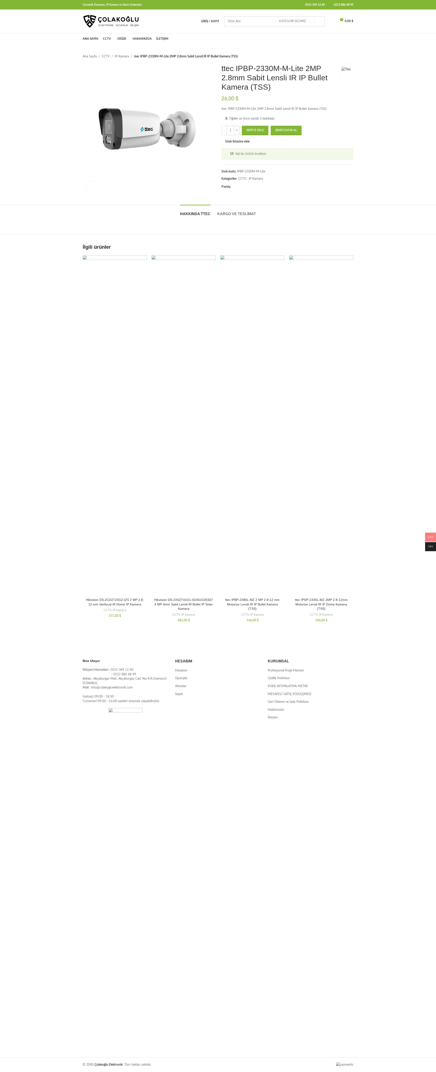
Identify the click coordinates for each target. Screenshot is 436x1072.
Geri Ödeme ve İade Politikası (288, 701)
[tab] (195, 212)
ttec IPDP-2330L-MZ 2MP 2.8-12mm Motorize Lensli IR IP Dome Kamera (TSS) (321, 604)
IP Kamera (122, 56)
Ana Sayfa (90, 56)
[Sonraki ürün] (350, 56)
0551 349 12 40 (315, 4)
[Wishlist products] (331, 21)
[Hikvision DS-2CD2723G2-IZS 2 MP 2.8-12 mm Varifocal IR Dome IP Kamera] (115, 425)
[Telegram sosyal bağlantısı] (255, 187)
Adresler (180, 686)
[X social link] (239, 187)
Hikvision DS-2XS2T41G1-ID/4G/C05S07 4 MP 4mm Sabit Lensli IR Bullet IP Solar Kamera (183, 604)
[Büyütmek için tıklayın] (91, 186)
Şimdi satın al (286, 130)
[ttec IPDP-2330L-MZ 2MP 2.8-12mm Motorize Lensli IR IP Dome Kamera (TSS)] (321, 425)
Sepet (179, 694)
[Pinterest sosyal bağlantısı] (245, 187)
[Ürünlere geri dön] (345, 56)
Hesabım (181, 670)
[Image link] (126, 878)
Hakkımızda (276, 709)
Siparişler (181, 678)
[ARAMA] (320, 21)
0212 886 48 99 (343, 4)
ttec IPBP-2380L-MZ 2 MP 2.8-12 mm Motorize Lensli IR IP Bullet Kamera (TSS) (252, 604)
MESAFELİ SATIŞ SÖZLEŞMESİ (289, 694)
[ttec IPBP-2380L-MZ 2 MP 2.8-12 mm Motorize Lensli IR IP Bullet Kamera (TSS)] (252, 425)
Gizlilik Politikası (279, 678)
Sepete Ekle (255, 130)
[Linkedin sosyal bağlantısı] (250, 187)
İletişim (273, 717)
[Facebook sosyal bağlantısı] (234, 187)
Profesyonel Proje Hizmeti (286, 670)
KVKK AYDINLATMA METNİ (288, 686)
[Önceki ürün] (339, 56)
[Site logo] (111, 21)
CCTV (106, 56)
